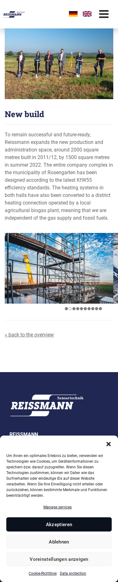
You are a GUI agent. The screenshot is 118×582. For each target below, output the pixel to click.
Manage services (57, 507)
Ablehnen (59, 542)
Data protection (73, 573)
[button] (108, 443)
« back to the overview (29, 335)
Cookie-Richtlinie (43, 573)
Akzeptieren (59, 524)
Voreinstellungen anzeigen (59, 559)
